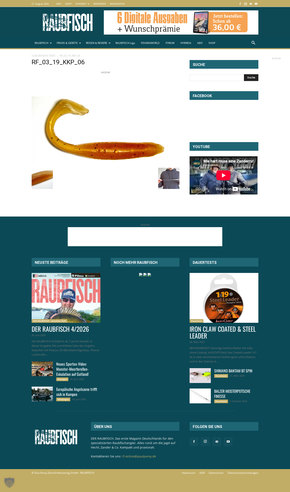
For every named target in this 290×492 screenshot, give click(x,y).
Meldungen (63, 399)
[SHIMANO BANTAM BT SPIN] (200, 375)
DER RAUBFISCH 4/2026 (60, 329)
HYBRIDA (185, 43)
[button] (253, 43)
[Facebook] (240, 4)
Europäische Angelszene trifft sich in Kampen (76, 391)
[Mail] (250, 4)
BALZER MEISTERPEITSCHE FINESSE (232, 393)
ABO (58, 3)
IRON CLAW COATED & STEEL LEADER (223, 332)
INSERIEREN (99, 3)
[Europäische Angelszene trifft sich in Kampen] (42, 394)
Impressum (188, 473)
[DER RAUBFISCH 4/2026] (66, 298)
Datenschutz (216, 473)
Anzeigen (62, 379)
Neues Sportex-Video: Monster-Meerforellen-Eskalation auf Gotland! (72, 369)
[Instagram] (245, 4)
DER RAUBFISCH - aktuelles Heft (49, 320)
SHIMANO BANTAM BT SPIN (233, 370)
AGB (202, 473)
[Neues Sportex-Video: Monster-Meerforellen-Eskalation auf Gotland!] (42, 368)
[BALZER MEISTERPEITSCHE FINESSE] (200, 396)
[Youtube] (256, 4)
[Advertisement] (109, 84)
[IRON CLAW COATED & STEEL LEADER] (224, 298)
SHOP (68, 3)
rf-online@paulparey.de (139, 456)
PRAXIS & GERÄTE (67, 43)
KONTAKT (81, 3)
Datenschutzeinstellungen (243, 473)
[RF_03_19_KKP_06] (105, 163)
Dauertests (196, 320)
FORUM (170, 43)
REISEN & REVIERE (96, 43)
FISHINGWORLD (150, 43)
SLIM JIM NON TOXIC (44, 55)
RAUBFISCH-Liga (125, 43)
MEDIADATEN (117, 3)
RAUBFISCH (41, 43)
